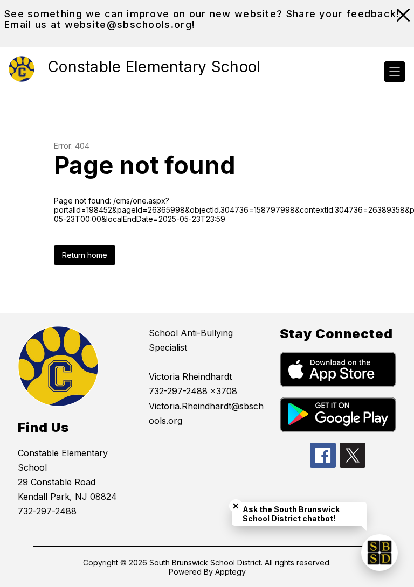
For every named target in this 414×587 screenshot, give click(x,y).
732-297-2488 (47, 511)
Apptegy (230, 571)
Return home (84, 255)
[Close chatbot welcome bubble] (236, 506)
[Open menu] (394, 71)
